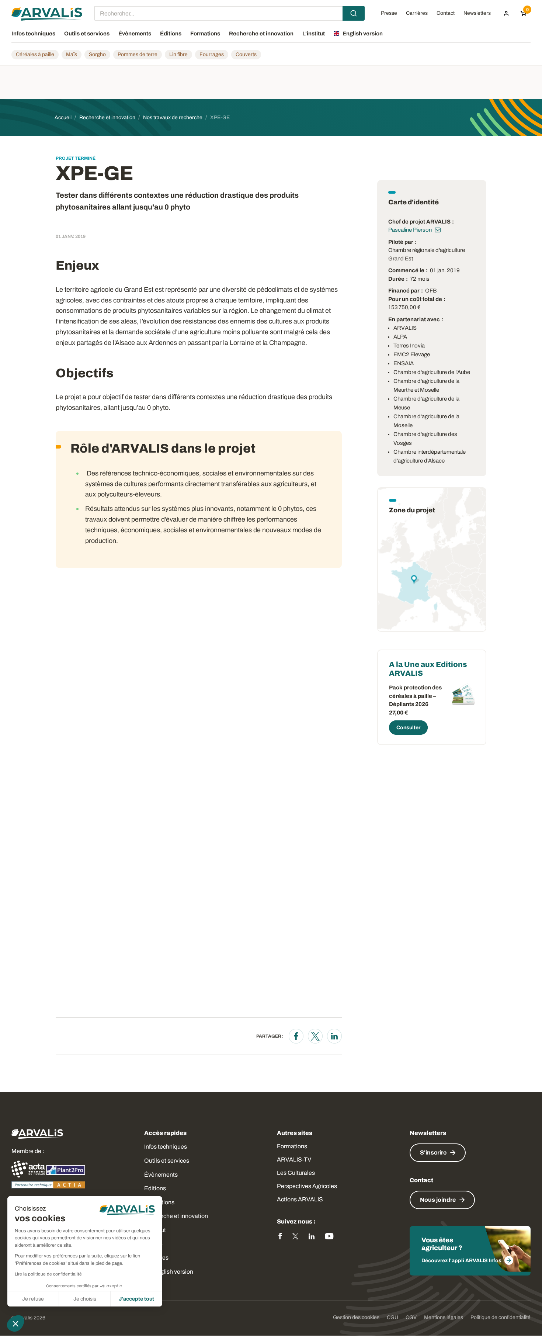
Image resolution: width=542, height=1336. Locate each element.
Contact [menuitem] (446, 13)
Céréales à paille (35, 54)
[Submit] (354, 13)
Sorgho (97, 54)
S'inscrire (433, 1152)
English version (173, 1271)
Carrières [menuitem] (417, 13)
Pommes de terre (137, 54)
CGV (411, 1317)
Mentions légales (443, 1317)
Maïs (71, 54)
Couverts (246, 54)
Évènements (161, 1174)
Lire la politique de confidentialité (48, 1274)
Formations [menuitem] (205, 34)
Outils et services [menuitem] (87, 34)
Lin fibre (178, 54)
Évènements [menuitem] (134, 34)
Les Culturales (296, 1173)
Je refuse (33, 1299)
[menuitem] (506, 13)
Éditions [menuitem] (170, 34)
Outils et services (166, 1160)
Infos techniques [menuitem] (33, 34)
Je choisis (84, 1299)
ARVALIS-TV (294, 1159)
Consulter (408, 727)
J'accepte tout (136, 1299)
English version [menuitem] (363, 34)
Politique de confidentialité (500, 1317)
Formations (292, 1146)
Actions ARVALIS (300, 1199)
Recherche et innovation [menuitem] (261, 34)
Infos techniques (165, 1146)
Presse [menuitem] (389, 13)
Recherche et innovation (176, 1216)
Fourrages (211, 54)
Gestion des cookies (356, 1317)
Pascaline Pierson (410, 230)
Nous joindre (438, 1200)
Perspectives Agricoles (307, 1186)
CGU (392, 1317)
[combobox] (229, 13)
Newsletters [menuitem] (477, 13)
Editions (155, 1188)
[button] (15, 1323)
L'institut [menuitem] (313, 34)
